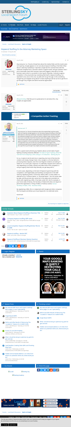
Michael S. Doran (60, 220)
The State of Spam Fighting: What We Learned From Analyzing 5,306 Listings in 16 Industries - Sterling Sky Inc (39, 153)
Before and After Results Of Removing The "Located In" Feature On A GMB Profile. (17, 323)
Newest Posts (9, 304)
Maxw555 (9, 220)
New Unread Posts (13, 29)
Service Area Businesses (11, 360)
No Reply (33, 25)
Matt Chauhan (11, 214)
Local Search (26, 214)
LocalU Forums (42, 25)
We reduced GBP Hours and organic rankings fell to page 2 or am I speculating (18, 308)
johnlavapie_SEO (60, 214)
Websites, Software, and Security (13, 334)
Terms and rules (25, 417)
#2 (61, 95)
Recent (27, 25)
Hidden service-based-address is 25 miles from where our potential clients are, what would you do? (19, 355)
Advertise (17, 417)
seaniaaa (5, 51)
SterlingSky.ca (35, 2)
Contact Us (65, 2)
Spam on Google (23, 229)
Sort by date (56, 90)
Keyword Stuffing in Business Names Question (22, 239)
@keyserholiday (21, 99)
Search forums (23, 29)
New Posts (20, 25)
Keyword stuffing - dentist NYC (17, 233)
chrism (9, 229)
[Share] (65, 60)
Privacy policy (34, 417)
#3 (61, 123)
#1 (68, 60)
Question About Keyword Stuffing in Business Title (23, 213)
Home (5, 25)
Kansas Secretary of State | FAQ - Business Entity (37, 184)
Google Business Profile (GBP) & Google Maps (28, 241)
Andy (8, 235)
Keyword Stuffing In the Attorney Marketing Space (23, 49)
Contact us (11, 417)
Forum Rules (4, 29)
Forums (12, 25)
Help (40, 417)
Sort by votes (65, 90)
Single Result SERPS (11, 316)
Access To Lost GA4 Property (13, 330)
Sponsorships (55, 2)
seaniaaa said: (21, 128)
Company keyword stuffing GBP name (19, 219)
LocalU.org (45, 2)
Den (8, 241)
